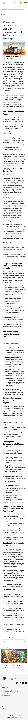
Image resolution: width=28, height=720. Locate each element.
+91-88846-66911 (5, 693)
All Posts (3, 14)
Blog (3, 704)
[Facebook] (23, 683)
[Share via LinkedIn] (9, 637)
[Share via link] (12, 637)
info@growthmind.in (6, 695)
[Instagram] (20, 683)
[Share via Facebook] (3, 637)
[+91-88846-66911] (13, 8)
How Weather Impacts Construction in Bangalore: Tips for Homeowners (12, 666)
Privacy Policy (18, 715)
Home (3, 701)
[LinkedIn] (17, 683)
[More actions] (24, 22)
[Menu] (25, 2)
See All (24, 646)
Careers (3, 706)
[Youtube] (25, 683)
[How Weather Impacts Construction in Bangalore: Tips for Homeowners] (14, 656)
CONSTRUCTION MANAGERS (12, 679)
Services (3, 702)
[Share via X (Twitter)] (6, 637)
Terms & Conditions (11, 715)
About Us (4, 708)
